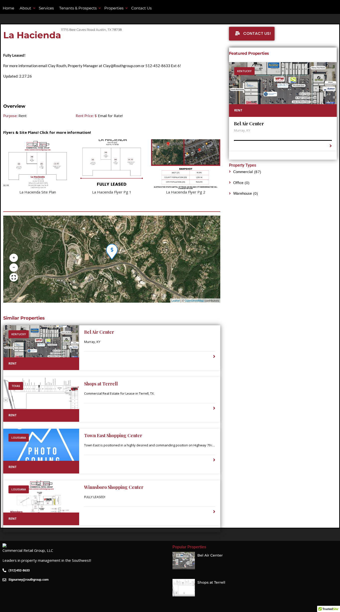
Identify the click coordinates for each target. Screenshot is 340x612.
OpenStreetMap (194, 300)
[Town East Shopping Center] (41, 451)
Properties (113, 8)
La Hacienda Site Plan (37, 191)
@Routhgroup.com (125, 65)
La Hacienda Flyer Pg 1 (111, 191)
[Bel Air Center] (41, 347)
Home (8, 8)
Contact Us (141, 8)
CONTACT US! (256, 33)
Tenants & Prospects (78, 8)
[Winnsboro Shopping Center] (41, 502)
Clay (107, 65)
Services (46, 8)
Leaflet (175, 300)
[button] (111, 248)
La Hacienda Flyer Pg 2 (185, 191)
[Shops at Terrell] (41, 399)
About (25, 8)
